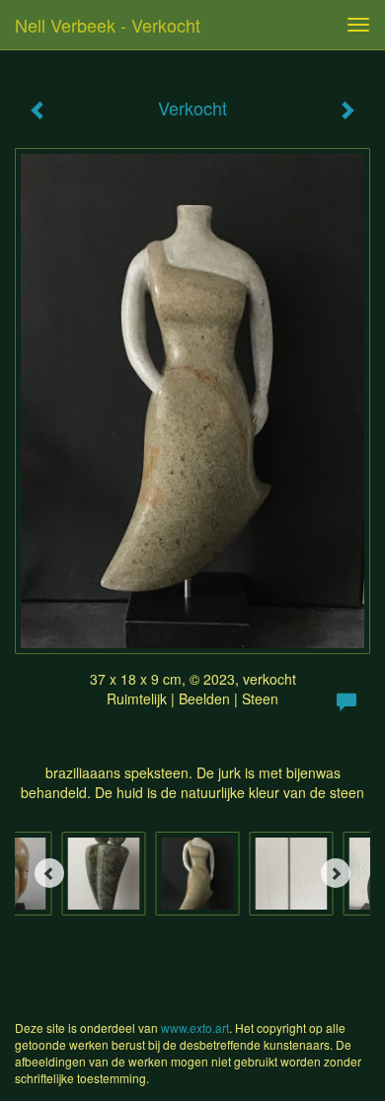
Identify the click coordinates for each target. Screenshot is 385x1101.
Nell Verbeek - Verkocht (107, 24)
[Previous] (49, 873)
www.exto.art (195, 1027)
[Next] (335, 873)
